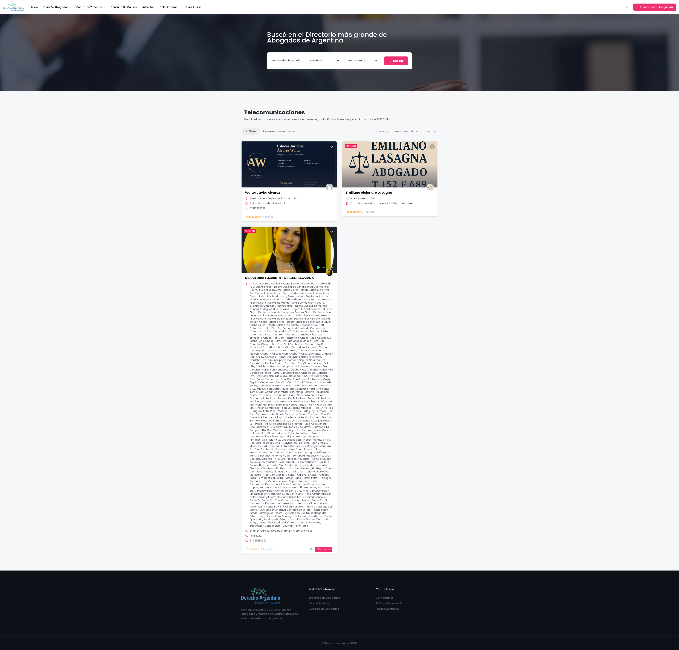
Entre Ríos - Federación (277, 398)
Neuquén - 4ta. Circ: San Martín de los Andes (287, 465)
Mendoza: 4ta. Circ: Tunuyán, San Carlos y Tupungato (283, 452)
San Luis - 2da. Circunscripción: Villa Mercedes (288, 487)
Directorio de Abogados (324, 598)
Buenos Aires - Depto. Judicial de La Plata (275, 198)
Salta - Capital (319, 475)
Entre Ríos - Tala (309, 408)
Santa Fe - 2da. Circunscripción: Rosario (286, 500)
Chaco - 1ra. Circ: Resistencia (281, 338)
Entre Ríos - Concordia (296, 395)
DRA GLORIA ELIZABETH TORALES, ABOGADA (279, 277)
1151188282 (256, 535)
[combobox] (324, 60)
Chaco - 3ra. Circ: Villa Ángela (283, 341)
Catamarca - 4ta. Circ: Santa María (272, 334)
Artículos (148, 7)
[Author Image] (329, 187)
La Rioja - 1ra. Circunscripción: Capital (308, 430)
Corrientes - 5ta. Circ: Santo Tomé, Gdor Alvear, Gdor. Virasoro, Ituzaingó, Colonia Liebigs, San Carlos (289, 392)
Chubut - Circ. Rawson (274, 353)
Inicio (34, 7)
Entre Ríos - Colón (270, 395)
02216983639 (258, 208)
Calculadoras (168, 7)
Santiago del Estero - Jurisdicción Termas (289, 519)
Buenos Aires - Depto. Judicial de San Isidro (290, 317)
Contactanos (385, 598)
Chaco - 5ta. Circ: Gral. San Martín (282, 344)
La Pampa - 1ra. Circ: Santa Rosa (269, 424)
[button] (246, 249)
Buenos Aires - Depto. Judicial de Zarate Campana (281, 325)
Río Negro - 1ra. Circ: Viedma (293, 468)
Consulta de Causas (124, 7)
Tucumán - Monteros (294, 526)
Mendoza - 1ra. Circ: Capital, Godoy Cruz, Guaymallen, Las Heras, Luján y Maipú (290, 441)
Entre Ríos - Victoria (275, 411)
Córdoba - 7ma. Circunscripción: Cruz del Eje (287, 373)
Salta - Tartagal (321, 478)
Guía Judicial (193, 7)
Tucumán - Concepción (265, 526)
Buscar (398, 61)
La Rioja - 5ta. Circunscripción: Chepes (288, 439)
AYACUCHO (257, 283)
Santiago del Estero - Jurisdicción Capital (284, 513)
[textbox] (317, 60)
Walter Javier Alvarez (262, 192)
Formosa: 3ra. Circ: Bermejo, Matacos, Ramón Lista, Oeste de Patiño (291, 419)
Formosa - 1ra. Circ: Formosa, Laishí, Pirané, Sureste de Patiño (291, 412)
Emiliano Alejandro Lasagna (369, 192)
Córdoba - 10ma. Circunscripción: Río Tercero (293, 357)
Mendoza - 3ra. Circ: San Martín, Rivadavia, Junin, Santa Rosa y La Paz (291, 447)
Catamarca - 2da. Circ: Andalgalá (270, 331)
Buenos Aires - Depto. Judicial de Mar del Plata (290, 301)
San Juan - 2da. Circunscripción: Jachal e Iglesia (284, 482)
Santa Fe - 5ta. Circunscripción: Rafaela (290, 506)
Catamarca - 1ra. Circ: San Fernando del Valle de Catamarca (287, 328)
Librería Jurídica (319, 603)
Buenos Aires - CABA (362, 198)
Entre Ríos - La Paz (287, 404)
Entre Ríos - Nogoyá (312, 404)
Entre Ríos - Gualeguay (276, 401)
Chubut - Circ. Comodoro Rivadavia (295, 347)
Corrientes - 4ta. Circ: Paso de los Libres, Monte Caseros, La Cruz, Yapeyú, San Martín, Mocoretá (291, 387)
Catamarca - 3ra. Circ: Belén (310, 331)
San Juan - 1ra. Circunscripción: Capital (274, 481)
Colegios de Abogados (324, 609)
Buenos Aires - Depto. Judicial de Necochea (291, 310)
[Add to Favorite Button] (331, 146)
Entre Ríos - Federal (305, 398)
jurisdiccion (325, 420)
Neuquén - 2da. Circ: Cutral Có (285, 462)
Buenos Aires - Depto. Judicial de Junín (288, 293)
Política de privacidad (390, 603)
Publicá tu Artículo (387, 609)
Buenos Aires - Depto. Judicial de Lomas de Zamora (289, 299)
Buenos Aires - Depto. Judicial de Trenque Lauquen (300, 322)
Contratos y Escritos (89, 7)
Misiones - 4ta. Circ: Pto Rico (279, 459)
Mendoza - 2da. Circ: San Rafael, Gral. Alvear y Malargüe (284, 446)
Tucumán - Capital (308, 522)
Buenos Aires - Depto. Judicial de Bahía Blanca (284, 287)
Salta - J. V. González (262, 478)
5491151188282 (258, 540)
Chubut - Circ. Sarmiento (304, 353)
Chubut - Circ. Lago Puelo (281, 350)
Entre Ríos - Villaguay (302, 411)
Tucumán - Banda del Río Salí (277, 522)
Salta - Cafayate (298, 475)
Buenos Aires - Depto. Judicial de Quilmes (294, 315)
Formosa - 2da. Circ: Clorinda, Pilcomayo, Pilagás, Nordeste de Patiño (291, 415)
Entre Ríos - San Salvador (282, 408)
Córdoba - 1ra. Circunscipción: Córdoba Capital (279, 360)
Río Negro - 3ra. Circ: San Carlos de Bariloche (301, 471)
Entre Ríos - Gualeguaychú (307, 401)
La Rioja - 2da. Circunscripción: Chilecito (274, 433)
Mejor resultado (404, 131)
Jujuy (314, 420)
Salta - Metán (285, 478)
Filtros (252, 131)
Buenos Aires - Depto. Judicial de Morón (297, 309)
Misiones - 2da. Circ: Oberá (288, 455)
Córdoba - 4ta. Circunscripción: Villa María (282, 366)
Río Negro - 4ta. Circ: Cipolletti (268, 475)
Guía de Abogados (55, 7)
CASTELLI (318, 325)
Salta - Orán (302, 478)
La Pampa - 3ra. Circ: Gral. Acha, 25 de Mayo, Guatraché (290, 427)
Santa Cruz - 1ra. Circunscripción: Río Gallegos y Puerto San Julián (290, 492)
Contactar (323, 549)
